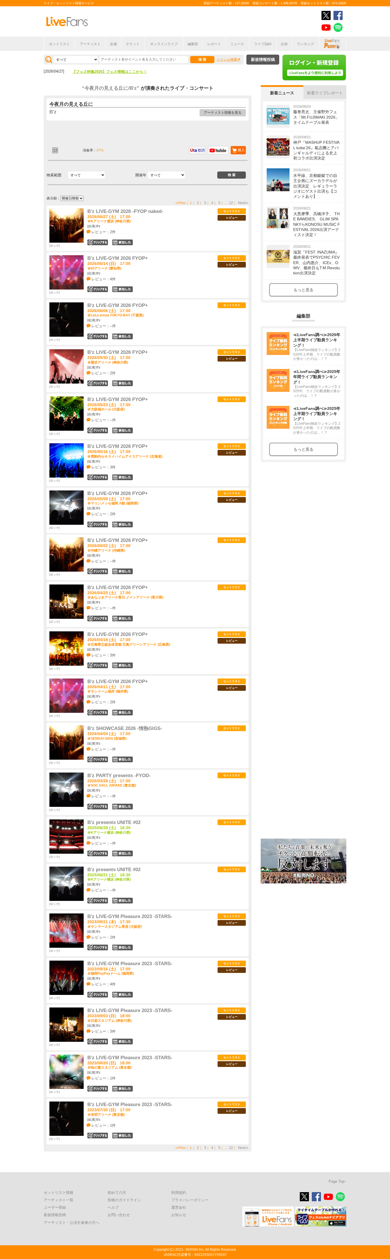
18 (122, 806)
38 (122, 383)
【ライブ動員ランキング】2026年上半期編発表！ (113, 71)
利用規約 (178, 1192)
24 (122, 477)
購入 (241, 150)
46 (122, 430)
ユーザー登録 (55, 1207)
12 (231, 203)
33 (122, 524)
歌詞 (201, 150)
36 (122, 336)
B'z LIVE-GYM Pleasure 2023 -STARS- (129, 916)
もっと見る (303, 290)
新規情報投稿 (263, 59)
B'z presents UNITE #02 (113, 822)
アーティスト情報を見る (223, 113)
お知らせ (178, 1215)
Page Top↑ (337, 1181)
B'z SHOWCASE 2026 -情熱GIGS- (124, 728)
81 (122, 900)
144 (122, 1041)
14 (122, 571)
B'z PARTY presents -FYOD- (119, 775)
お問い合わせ (119, 1215)
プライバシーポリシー (189, 1200)
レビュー (232, 217)
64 (122, 853)
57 (122, 1135)
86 (122, 289)
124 (122, 1089)
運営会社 (178, 1207)
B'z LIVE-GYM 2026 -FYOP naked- (125, 211)
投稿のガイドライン (124, 1200)
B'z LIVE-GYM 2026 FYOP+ (117, 258)
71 (122, 994)
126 (122, 947)
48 (122, 242)
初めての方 (117, 1192)
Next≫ (243, 203)
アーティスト (90, 44)
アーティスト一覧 (58, 1200)
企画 (284, 44)
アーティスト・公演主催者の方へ (71, 1222)
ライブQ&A (263, 44)
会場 (113, 44)
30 (122, 618)
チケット (133, 44)
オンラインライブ (164, 44)
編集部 (193, 44)
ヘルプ (113, 1207)
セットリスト (59, 44)
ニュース (237, 44)
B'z (53, 112)
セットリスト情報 (58, 1192)
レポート (214, 44)
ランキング (305, 44)
